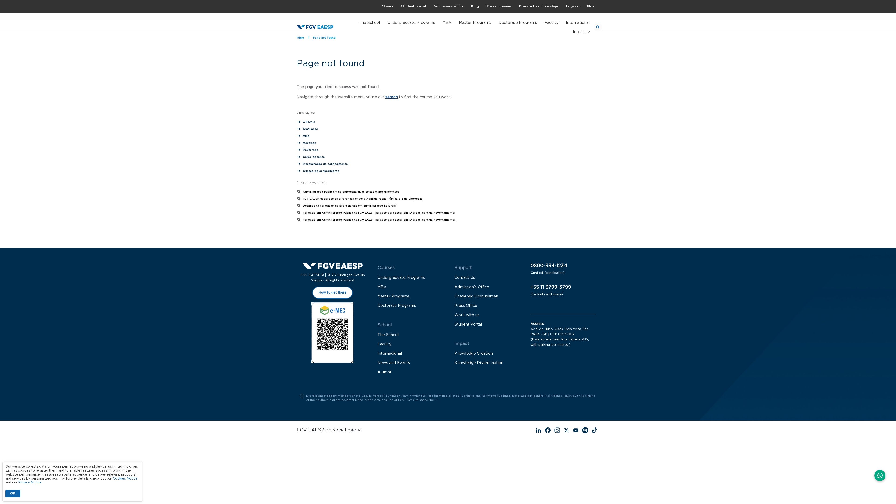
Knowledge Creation (474, 353)
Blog (475, 6)
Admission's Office (472, 287)
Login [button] (571, 6)
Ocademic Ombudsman (476, 296)
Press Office (466, 306)
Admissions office (449, 6)
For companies (499, 6)
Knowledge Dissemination (479, 363)
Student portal (413, 6)
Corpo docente (314, 157)
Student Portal (468, 324)
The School (369, 22)
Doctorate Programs (518, 22)
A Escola (309, 122)
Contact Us (465, 278)
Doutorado (310, 150)
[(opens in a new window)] (880, 476)
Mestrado (309, 143)
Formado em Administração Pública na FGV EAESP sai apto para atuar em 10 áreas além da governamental (379, 212)
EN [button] (589, 6)
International (578, 22)
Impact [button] (579, 32)
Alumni (387, 6)
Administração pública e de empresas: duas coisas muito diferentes (351, 191)
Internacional (390, 353)
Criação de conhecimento (321, 171)
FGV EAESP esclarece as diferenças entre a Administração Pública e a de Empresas (362, 198)
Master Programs (475, 22)
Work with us (467, 315)
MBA (447, 22)
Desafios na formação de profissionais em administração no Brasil (349, 205)
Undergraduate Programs (411, 22)
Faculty (551, 22)
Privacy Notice (30, 482)
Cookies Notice (125, 478)
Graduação (310, 129)
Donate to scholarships (539, 6)
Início (300, 37)
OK (12, 493)
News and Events (394, 363)
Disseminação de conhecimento (325, 164)
